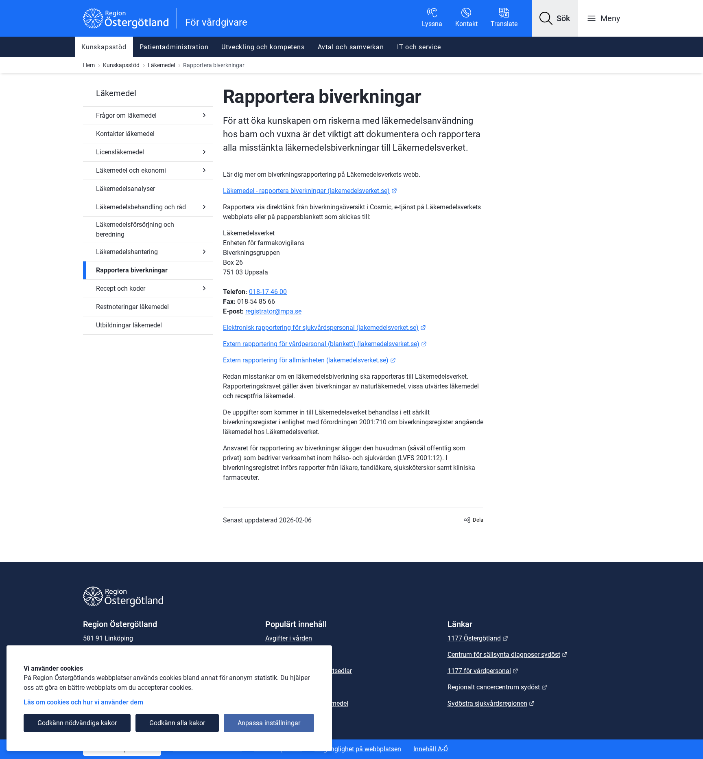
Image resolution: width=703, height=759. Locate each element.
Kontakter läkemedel (125, 134)
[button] (555, 18)
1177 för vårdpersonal (483, 671)
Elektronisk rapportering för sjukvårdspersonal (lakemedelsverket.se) (324, 327)
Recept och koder (120, 288)
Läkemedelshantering (127, 252)
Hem (89, 65)
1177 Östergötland (478, 638)
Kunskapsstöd (104, 47)
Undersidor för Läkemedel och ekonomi (204, 170)
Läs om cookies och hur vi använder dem (83, 702)
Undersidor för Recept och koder (204, 288)
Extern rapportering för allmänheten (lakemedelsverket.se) (309, 360)
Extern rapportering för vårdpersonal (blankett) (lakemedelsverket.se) (325, 344)
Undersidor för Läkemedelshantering (204, 251)
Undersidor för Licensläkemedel (204, 151)
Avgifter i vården (288, 638)
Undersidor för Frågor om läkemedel (204, 115)
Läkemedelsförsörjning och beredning (135, 229)
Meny (610, 18)
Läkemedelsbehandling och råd (141, 207)
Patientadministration (174, 47)
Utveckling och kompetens (262, 47)
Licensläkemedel (120, 152)
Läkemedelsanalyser (125, 189)
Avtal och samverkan (351, 47)
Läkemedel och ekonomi (131, 170)
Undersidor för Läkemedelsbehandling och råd (204, 206)
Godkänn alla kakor (177, 723)
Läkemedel (161, 65)
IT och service (419, 47)
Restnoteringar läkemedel (132, 307)
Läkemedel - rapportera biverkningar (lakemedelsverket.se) (310, 191)
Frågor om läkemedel (126, 115)
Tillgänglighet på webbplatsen (357, 749)
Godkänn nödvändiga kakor (77, 723)
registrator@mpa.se (273, 311)
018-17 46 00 (268, 292)
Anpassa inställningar (269, 723)
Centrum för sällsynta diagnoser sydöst (508, 654)
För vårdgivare (216, 22)
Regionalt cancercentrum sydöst (497, 687)
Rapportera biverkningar (132, 270)
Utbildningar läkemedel (129, 325)
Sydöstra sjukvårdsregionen (491, 703)
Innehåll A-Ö (430, 749)
